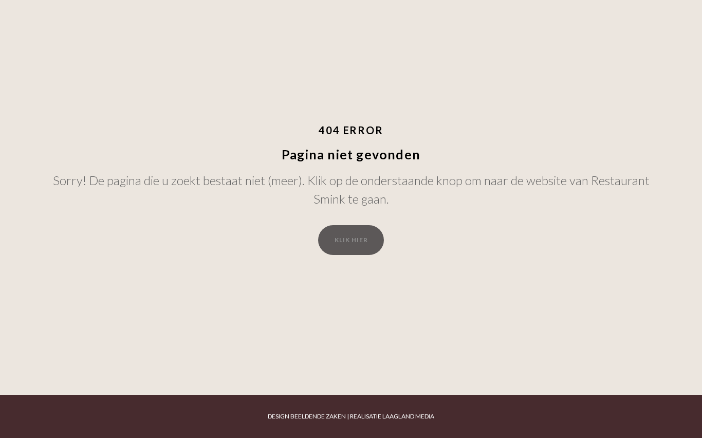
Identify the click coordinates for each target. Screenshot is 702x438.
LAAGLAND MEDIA (408, 416)
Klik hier (351, 240)
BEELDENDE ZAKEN (318, 416)
